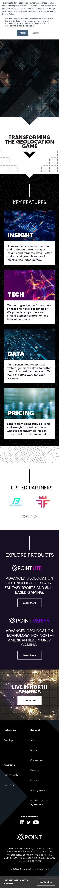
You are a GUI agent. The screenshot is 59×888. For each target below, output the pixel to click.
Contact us (36, 760)
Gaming (8, 740)
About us (35, 740)
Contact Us (29, 700)
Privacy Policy (37, 790)
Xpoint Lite (10, 784)
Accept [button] (22, 32)
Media (33, 750)
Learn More (29, 602)
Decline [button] (36, 32)
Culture (34, 780)
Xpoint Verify (11, 774)
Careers (34, 770)
